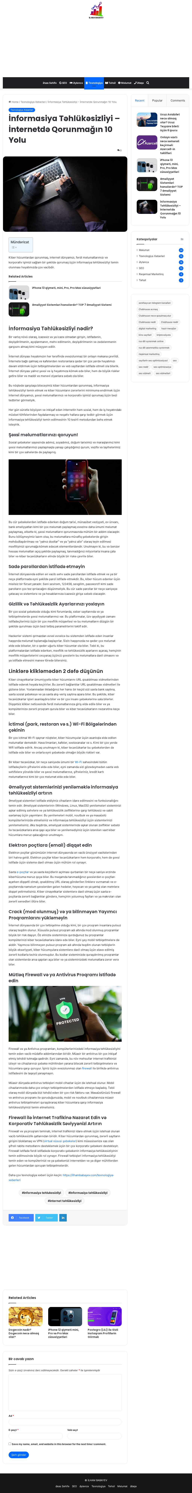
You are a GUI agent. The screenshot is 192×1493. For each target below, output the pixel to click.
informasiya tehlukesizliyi (42, 1193)
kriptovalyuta (164, 334)
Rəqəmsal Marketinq (151, 274)
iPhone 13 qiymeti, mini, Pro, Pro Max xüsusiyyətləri (66, 288)
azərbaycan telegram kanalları (155, 302)
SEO (64, 82)
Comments (178, 100)
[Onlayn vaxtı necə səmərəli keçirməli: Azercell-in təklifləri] (147, 142)
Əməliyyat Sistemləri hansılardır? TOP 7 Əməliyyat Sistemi (72, 305)
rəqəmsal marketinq (149, 354)
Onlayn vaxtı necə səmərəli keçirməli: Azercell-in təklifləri (169, 145)
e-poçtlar (23, 872)
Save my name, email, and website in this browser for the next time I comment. (59, 1444)
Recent (139, 100)
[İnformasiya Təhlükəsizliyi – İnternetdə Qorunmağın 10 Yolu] (147, 207)
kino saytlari (145, 334)
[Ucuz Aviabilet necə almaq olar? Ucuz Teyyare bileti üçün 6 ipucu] (147, 120)
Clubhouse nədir (169, 322)
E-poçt (14, 1429)
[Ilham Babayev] (96, 10)
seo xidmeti (145, 373)
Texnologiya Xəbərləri (33, 101)
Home (15, 101)
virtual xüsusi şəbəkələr (60, 1141)
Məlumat (126, 82)
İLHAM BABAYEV (97, 1480)
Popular (157, 100)
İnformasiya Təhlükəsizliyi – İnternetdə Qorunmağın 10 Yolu (170, 209)
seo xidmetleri (163, 373)
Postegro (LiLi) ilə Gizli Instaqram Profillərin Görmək (103, 1333)
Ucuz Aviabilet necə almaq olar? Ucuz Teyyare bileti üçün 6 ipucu (170, 122)
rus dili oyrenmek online (151, 341)
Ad (11, 1415)
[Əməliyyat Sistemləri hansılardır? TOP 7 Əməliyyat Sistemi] (19, 309)
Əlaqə (140, 82)
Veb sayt (72, 1429)
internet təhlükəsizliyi (65, 1201)
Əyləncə (78, 82)
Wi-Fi (78, 762)
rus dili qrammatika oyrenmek (154, 347)
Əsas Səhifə (50, 82)
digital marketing (147, 328)
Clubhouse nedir (147, 322)
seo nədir (143, 366)
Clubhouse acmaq (148, 309)
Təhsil (112, 82)
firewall (87, 1068)
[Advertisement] (96, 47)
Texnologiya (95, 82)
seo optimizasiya (162, 366)
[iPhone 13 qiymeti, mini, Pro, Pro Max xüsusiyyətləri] (19, 292)
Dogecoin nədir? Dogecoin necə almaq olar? (24, 1333)
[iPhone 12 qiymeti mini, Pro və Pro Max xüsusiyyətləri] (65, 1316)
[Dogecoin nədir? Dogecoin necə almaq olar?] (26, 1316)
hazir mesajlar (168, 328)
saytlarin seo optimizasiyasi (153, 360)
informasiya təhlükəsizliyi (88, 1193)
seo (175, 360)
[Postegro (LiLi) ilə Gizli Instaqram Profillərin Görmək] (105, 1316)
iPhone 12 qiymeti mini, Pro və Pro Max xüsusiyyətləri (63, 1333)
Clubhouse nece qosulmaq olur (155, 315)
